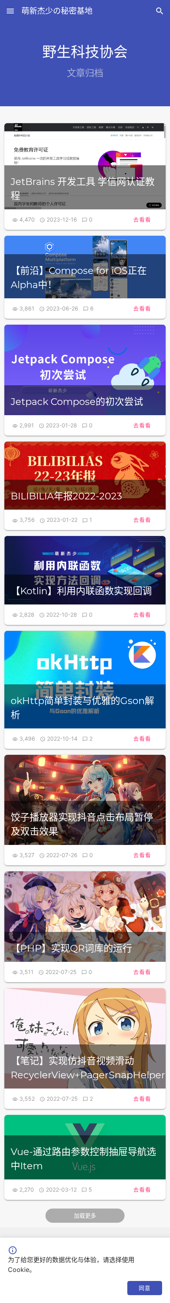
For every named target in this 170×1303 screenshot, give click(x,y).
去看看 (142, 219)
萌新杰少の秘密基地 (57, 11)
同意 (144, 1288)
